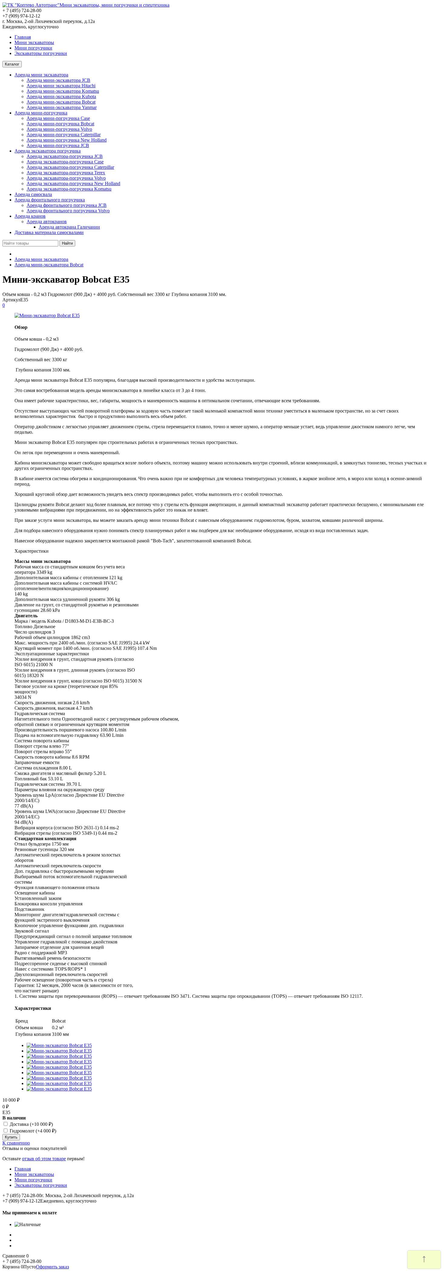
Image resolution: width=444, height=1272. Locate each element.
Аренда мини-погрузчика (40, 112)
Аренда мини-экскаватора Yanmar (62, 107)
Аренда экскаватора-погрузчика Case (65, 161)
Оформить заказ (52, 1266)
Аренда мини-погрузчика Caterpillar (64, 134)
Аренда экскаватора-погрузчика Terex (66, 172)
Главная (22, 37)
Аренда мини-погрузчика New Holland (67, 140)
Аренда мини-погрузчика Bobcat (60, 123)
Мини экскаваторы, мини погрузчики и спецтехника (114, 5)
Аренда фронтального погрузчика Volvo (68, 210)
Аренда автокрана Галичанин (69, 227)
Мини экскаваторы (34, 42)
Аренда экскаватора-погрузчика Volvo (66, 178)
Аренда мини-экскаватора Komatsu (63, 91)
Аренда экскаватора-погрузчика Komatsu (69, 188)
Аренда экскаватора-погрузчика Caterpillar (70, 167)
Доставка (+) (30, 1124)
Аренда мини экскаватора (41, 74)
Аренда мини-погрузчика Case (58, 118)
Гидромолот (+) (32, 1130)
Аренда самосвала (33, 194)
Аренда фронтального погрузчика (49, 199)
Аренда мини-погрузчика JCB (58, 145)
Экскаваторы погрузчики (40, 53)
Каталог (12, 64)
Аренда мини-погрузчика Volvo (59, 129)
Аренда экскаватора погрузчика (47, 150)
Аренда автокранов (47, 221)
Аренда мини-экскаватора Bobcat (61, 101)
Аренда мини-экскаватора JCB (58, 80)
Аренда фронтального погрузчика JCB (67, 205)
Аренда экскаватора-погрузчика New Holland (73, 183)
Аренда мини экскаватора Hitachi (61, 85)
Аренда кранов (30, 216)
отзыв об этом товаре (44, 1158)
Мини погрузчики (33, 47)
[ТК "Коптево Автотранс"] (31, 5)
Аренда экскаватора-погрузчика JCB (65, 156)
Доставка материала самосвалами (49, 232)
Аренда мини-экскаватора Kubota (61, 96)
